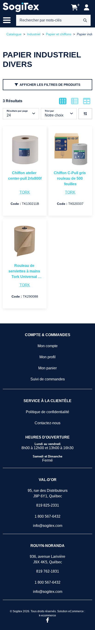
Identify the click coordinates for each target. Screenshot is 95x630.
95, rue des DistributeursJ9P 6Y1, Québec (48, 493)
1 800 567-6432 (47, 516)
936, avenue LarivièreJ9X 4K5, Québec (47, 559)
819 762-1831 (47, 571)
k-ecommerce (47, 615)
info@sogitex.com (47, 526)
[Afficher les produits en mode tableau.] (86, 101)
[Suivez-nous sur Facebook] (47, 621)
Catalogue (13, 34)
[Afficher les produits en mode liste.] (74, 101)
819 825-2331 (47, 505)
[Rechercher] (85, 20)
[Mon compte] (86, 7)
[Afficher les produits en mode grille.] (62, 101)
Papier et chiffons (58, 34)
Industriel (33, 34)
